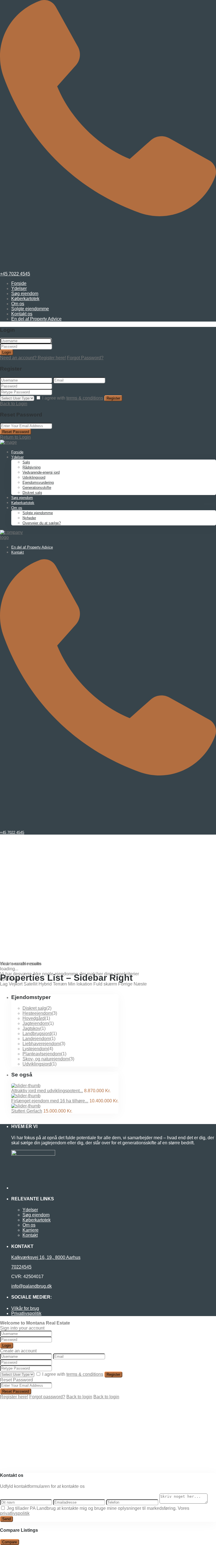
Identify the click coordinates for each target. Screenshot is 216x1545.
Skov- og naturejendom (45, 1058)
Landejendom (36, 1038)
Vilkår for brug (25, 1308)
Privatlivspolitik (26, 1313)
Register (113, 398)
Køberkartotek (25, 298)
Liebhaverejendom (41, 1043)
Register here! (14, 1396)
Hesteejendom (37, 1013)
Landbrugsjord (36, 1033)
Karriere (30, 1230)
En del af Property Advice (36, 318)
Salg (26, 462)
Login (6, 352)
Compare (9, 1542)
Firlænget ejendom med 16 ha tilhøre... (49, 1100)
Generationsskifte (36, 487)
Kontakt (17, 552)
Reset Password (15, 432)
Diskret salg (32, 493)
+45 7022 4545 (15, 273)
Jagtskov (31, 1028)
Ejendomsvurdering (38, 482)
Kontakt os (21, 313)
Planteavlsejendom (41, 1053)
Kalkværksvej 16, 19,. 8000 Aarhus (45, 1257)
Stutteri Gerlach (26, 1111)
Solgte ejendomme (30, 308)
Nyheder (29, 518)
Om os (17, 303)
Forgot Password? (85, 357)
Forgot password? (47, 1396)
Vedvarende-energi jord (41, 472)
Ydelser (19, 288)
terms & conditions (84, 398)
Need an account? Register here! (33, 357)
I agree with (72, 398)
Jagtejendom (35, 1023)
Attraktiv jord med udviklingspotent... (47, 1090)
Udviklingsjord (33, 477)
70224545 (21, 1267)
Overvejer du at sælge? (41, 523)
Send (6, 1519)
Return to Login (15, 437)
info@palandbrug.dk (31, 1286)
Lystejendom (35, 1048)
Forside (18, 283)
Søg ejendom (24, 293)
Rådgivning (31, 467)
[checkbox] (3, 1508)
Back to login (79, 1396)
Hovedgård (33, 1018)
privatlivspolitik (15, 1513)
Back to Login (13, 403)
